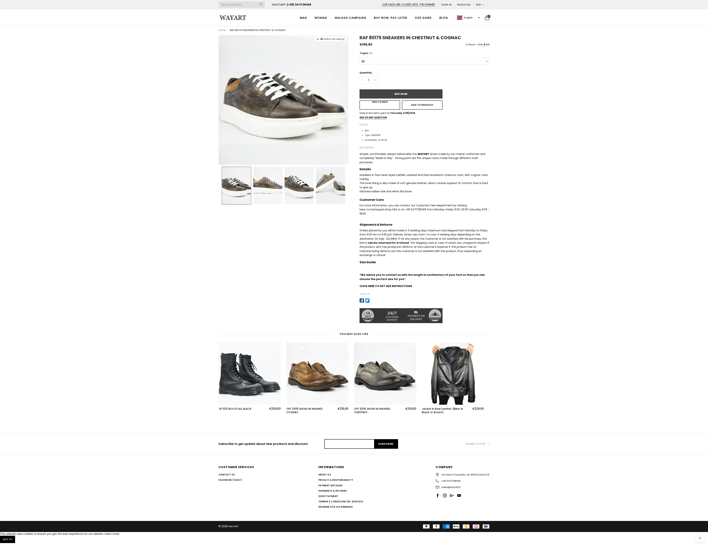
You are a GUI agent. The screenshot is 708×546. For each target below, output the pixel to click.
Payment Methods (330, 485)
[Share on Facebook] (362, 300)
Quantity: (366, 72)
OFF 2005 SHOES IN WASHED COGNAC (304, 410)
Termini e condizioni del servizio (340, 501)
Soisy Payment (328, 496)
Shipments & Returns (332, 490)
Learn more (112, 534)
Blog (443, 18)
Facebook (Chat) (230, 480)
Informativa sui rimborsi (335, 506)
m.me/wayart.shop (379, 209)
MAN (303, 18)
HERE (371, 286)
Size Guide (423, 18)
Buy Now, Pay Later (390, 18)
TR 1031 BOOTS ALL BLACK (234, 409)
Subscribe (385, 444)
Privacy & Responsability (335, 480)
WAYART (233, 526)
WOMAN (321, 18)
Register (463, 4)
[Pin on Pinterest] (373, 300)
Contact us (226, 474)
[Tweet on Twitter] (367, 300)
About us (324, 474)
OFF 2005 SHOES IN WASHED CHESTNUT (372, 410)
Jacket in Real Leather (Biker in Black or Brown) (442, 410)
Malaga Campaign (350, 18)
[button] (468, 18)
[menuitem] (303, 18)
